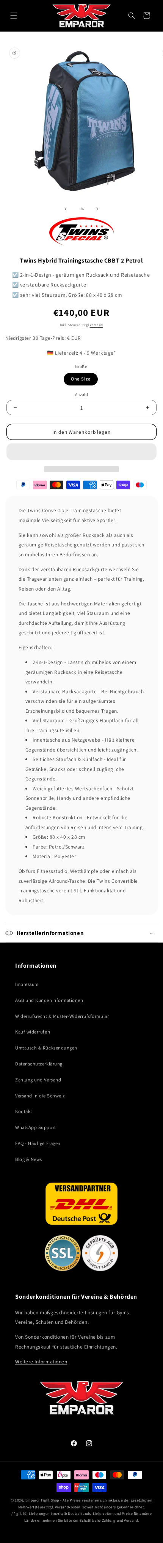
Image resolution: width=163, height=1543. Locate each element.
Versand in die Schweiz (40, 1095)
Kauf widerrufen (32, 1032)
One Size (81, 379)
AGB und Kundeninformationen (49, 1000)
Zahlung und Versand (38, 1079)
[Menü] (13, 15)
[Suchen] (131, 15)
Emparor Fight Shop (42, 1500)
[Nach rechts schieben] (97, 209)
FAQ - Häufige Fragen (38, 1143)
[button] (81, 451)
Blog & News (28, 1159)
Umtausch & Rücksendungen (46, 1048)
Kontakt (23, 1111)
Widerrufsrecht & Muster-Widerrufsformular (62, 1016)
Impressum (27, 984)
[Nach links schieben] (65, 209)
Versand (96, 325)
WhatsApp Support (35, 1127)
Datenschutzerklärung (39, 1064)
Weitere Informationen (41, 1361)
